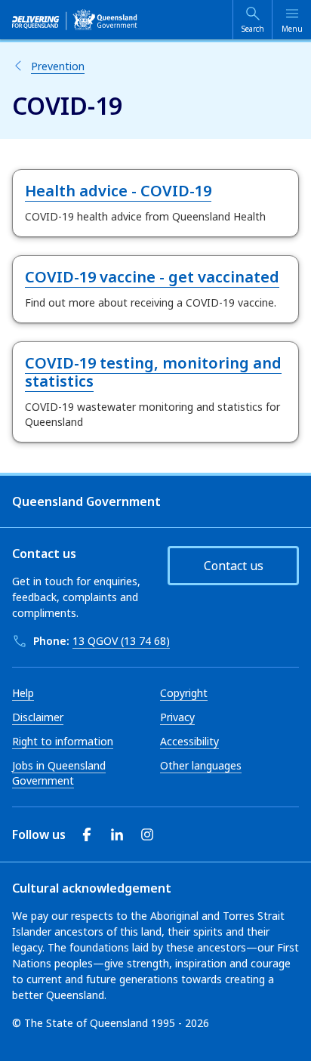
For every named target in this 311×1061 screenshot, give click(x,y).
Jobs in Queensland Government (59, 773)
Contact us (233, 565)
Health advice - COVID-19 (118, 190)
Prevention (58, 66)
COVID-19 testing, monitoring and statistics (153, 372)
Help (23, 693)
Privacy (177, 717)
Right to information (62, 741)
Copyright (184, 693)
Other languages (201, 765)
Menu (292, 28)
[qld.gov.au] (74, 19)
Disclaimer (37, 717)
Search (253, 28)
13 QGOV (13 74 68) (121, 641)
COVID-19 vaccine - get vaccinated (152, 277)
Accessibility (189, 741)
